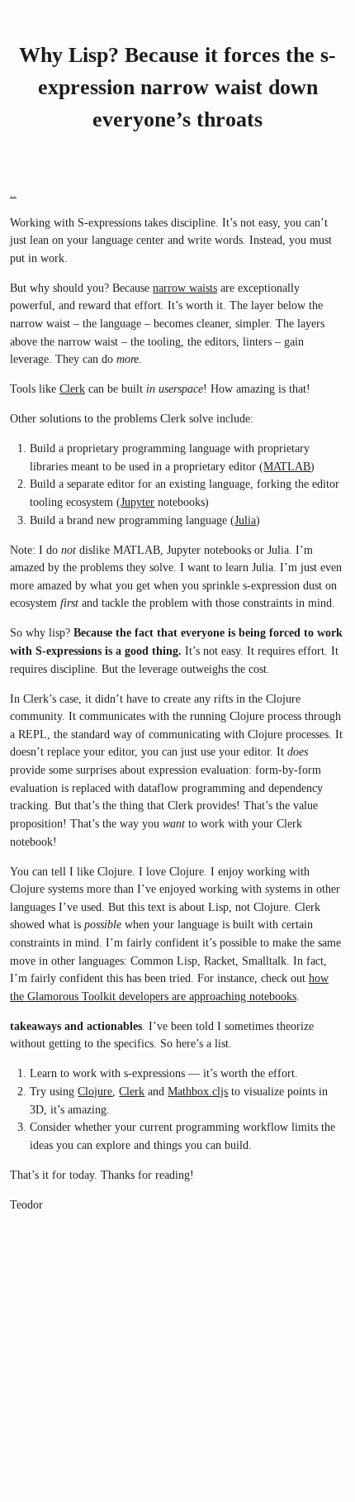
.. (13, 192)
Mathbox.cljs (198, 1091)
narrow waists (185, 287)
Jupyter (137, 501)
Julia (245, 520)
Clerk (72, 388)
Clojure (95, 1091)
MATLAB (286, 466)
